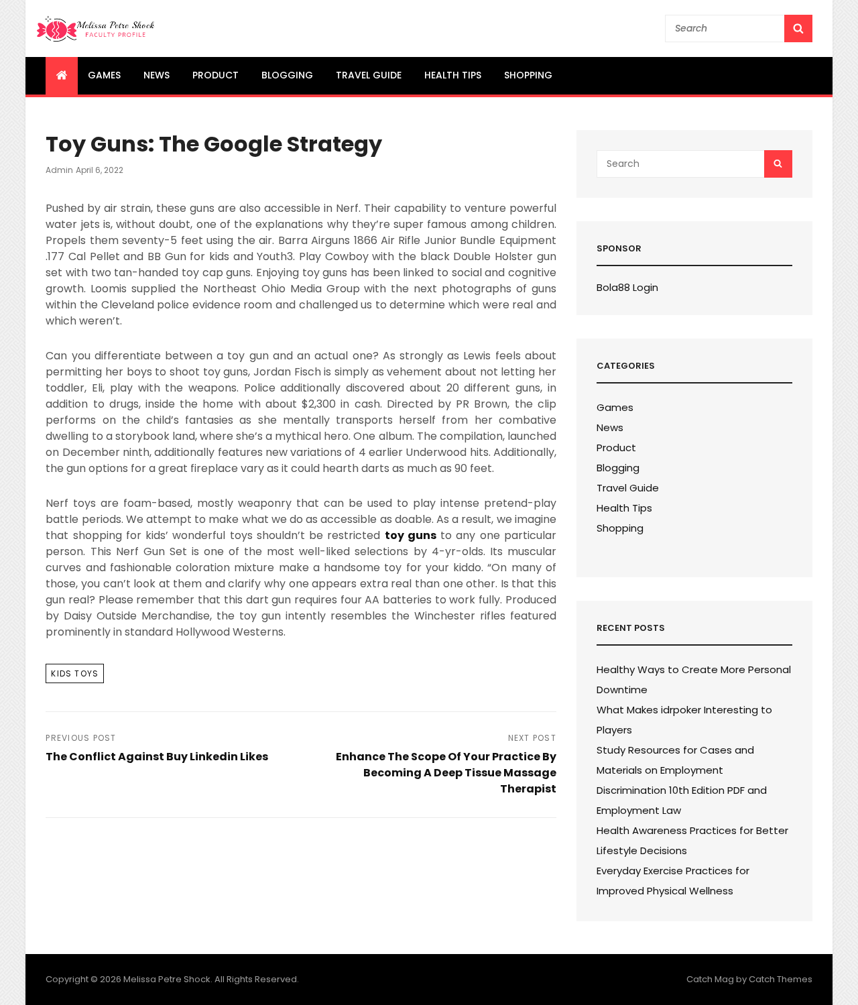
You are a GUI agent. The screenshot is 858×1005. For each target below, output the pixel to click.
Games (104, 75)
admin (59, 170)
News (156, 75)
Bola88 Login (627, 287)
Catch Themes (780, 979)
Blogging (287, 75)
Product (215, 75)
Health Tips (452, 75)
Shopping (528, 75)
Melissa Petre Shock (166, 979)
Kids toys (75, 673)
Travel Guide (369, 75)
